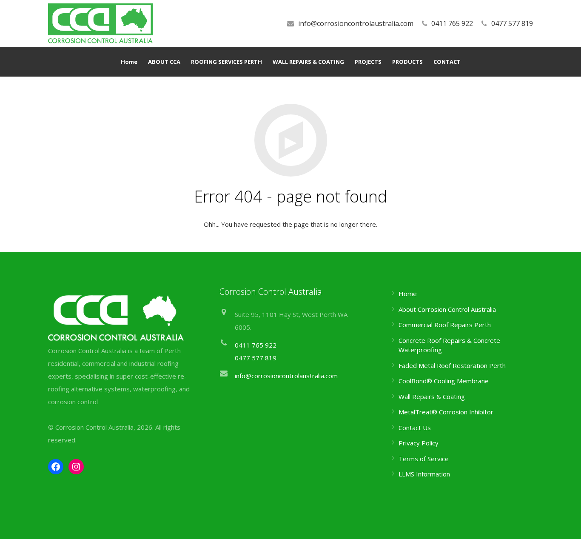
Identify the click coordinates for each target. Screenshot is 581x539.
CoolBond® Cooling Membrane (444, 380)
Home (408, 293)
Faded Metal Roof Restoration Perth (452, 365)
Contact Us (415, 427)
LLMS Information (424, 474)
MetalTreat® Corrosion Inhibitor (446, 412)
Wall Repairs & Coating (432, 396)
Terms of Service (424, 458)
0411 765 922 (452, 23)
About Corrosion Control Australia (447, 309)
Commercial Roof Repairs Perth (445, 324)
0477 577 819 (512, 23)
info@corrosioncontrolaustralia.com (355, 23)
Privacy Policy (419, 443)
